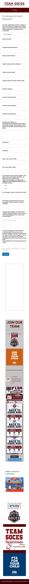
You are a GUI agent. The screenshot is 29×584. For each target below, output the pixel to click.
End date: (5, 150)
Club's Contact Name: (9, 55)
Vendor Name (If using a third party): (13, 80)
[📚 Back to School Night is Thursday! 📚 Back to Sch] (14, 445)
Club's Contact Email (9, 72)
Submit (5, 254)
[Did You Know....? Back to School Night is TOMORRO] (14, 412)
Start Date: (6, 142)
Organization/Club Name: (10, 47)
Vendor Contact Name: (9, 97)
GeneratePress (24, 581)
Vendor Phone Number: (9, 105)
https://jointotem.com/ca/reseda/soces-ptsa (14, 357)
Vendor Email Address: (9, 114)
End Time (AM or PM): (9, 167)
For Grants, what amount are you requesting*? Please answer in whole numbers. (13, 202)
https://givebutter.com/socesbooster (17, 339)
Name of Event (7, 39)
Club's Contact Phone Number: (12, 64)
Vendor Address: (7, 89)
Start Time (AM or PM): (9, 159)
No (5, 188)
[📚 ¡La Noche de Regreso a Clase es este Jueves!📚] (14, 429)
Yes (6, 185)
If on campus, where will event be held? (14, 192)
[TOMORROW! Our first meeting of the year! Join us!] (14, 395)
